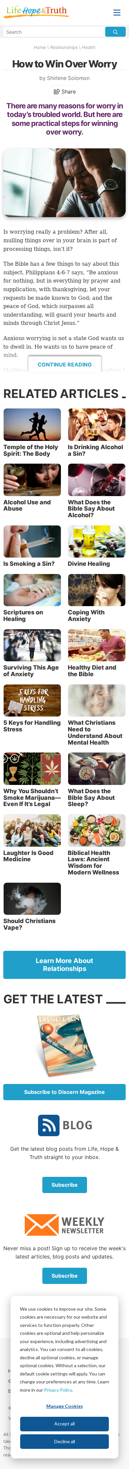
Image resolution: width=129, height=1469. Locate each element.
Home (40, 47)
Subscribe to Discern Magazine (64, 1092)
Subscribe (65, 1184)
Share (68, 91)
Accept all (64, 1423)
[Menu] (117, 12)
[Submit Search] (115, 32)
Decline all (64, 1441)
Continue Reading (65, 364)
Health (89, 47)
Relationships (64, 47)
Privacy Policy (58, 1390)
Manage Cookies (64, 1406)
